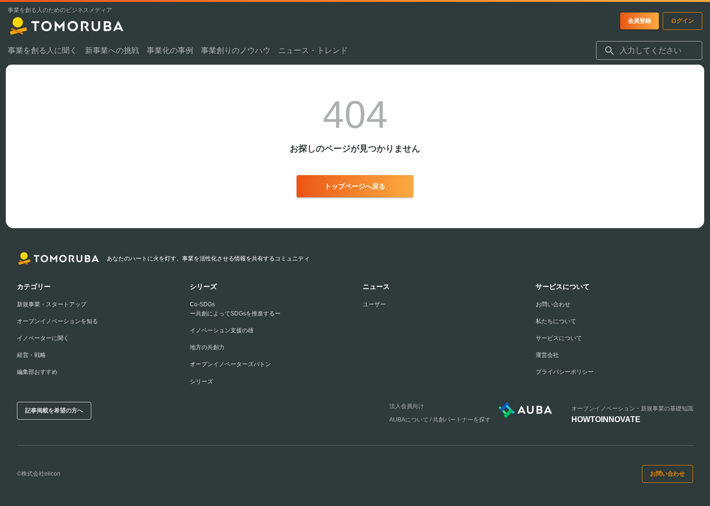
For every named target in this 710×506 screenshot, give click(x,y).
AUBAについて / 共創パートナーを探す (440, 419)
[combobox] (649, 50)
